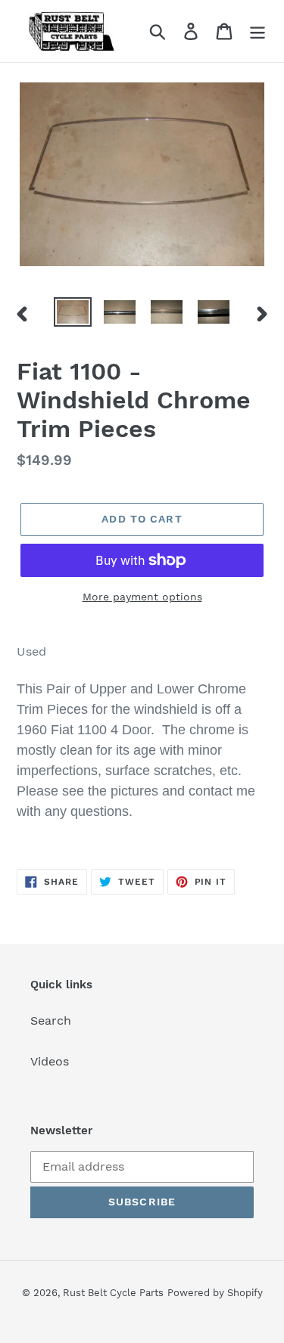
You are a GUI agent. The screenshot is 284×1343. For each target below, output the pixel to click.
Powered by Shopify (215, 1292)
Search (50, 1020)
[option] (72, 313)
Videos (49, 1061)
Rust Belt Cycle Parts (113, 1292)
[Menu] (257, 31)
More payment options (142, 597)
